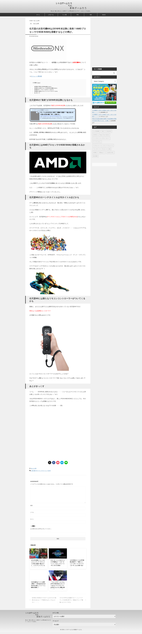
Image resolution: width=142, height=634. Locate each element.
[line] (66, 462)
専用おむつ (102, 152)
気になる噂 (33, 468)
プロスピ (103, 149)
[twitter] (49, 462)
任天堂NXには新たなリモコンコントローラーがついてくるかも (46, 91)
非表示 (38, 82)
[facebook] (53, 462)
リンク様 (64, 14)
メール (32, 512)
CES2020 (108, 131)
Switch (104, 14)
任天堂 (49, 470)
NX (37, 470)
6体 (103, 131)
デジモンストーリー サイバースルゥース (103, 145)
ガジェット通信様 (36, 76)
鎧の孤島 (95, 156)
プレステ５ (96, 149)
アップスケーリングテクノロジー (101, 138)
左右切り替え (110, 152)
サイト (32, 519)
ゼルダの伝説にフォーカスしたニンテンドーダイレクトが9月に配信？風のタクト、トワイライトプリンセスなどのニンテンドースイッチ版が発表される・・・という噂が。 (38, 565)
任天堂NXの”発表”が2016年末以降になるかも (42, 86)
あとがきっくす (37, 92)
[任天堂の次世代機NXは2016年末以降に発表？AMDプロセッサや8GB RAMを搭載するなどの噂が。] (62, 462)
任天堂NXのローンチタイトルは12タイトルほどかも (44, 89)
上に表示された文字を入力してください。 (41, 528)
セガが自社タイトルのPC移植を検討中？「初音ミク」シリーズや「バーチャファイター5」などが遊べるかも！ (77, 563)
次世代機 (33, 470)
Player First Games (104, 134)
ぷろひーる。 (51, 14)
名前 (31, 505)
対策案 (94, 152)
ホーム (38, 14)
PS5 (78, 14)
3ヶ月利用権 (96, 131)
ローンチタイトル (42, 470)
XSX (91, 14)
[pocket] (57, 462)
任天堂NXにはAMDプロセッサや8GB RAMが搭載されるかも (45, 88)
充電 (109, 149)
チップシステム (97, 142)
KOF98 (95, 134)
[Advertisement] (43, 421)
